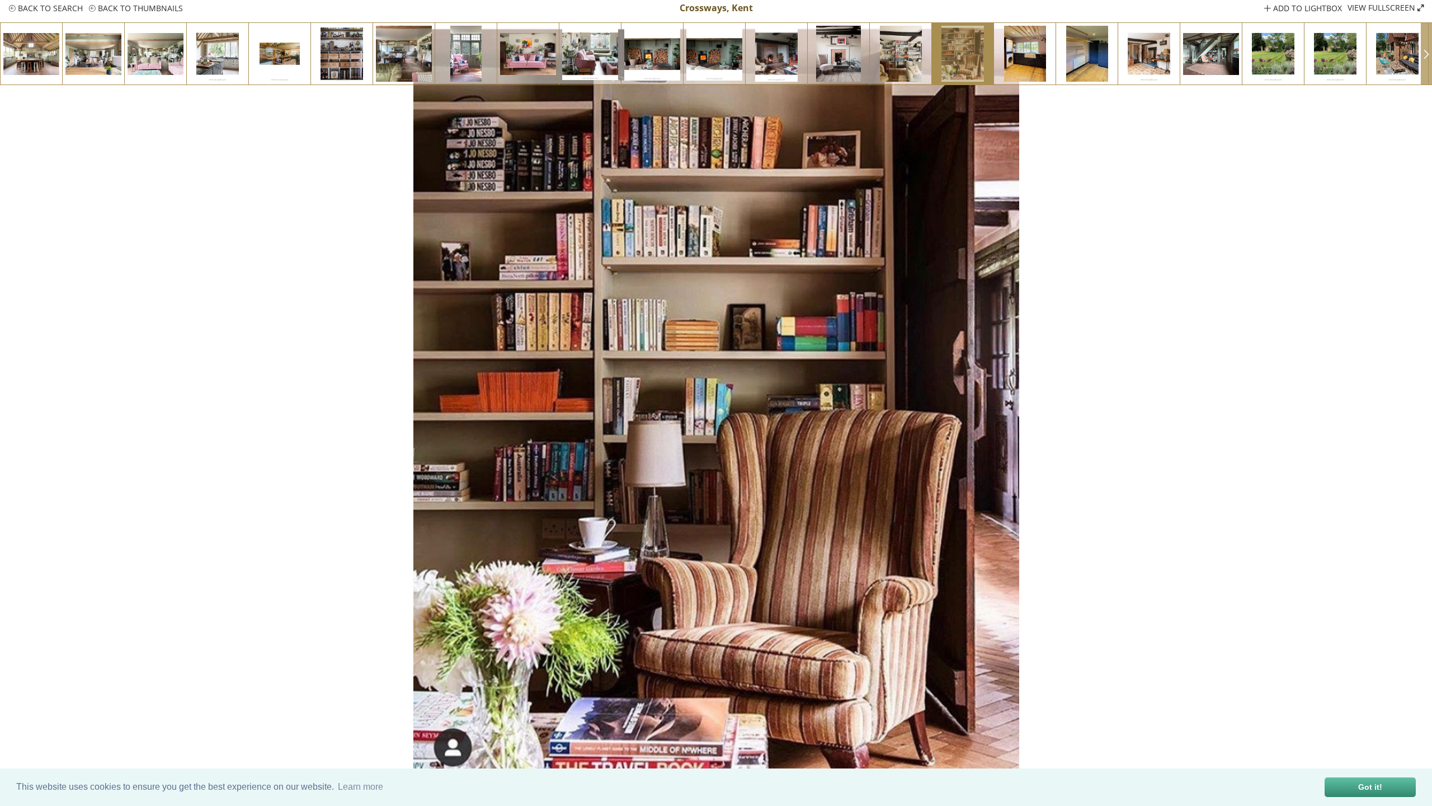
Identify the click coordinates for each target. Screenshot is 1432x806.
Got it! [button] (1370, 786)
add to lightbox (1306, 8)
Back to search (49, 8)
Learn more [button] (360, 786)
